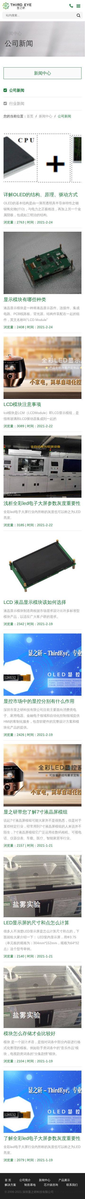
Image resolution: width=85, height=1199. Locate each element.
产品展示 (64, 1180)
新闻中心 (45, 116)
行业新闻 (16, 104)
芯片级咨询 (51, 1184)
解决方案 (10, 1184)
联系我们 (72, 1184)
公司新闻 (16, 90)
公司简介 (25, 1180)
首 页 (8, 1180)
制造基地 (30, 1184)
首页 (30, 116)
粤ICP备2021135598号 (69, 1192)
